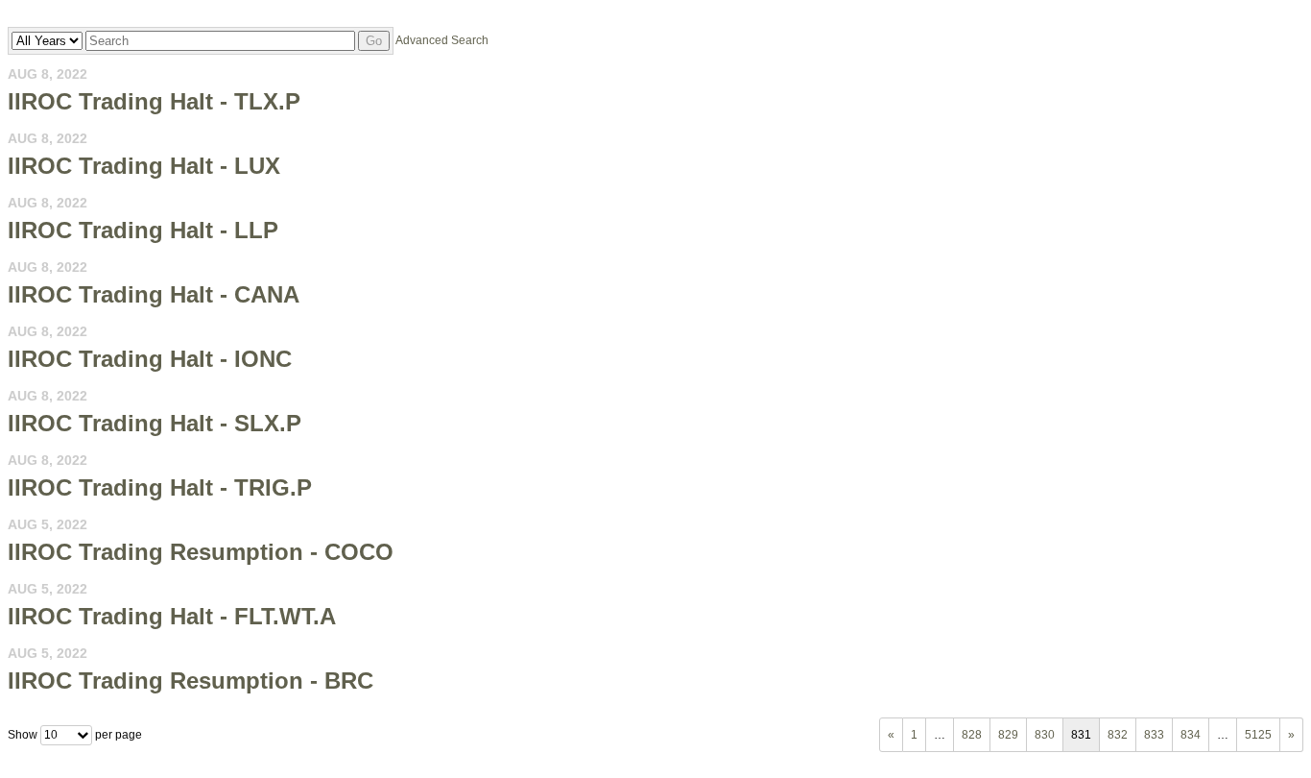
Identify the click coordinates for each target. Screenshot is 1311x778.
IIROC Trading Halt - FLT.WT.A (172, 616)
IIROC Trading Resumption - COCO (200, 552)
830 (1045, 735)
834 (1190, 735)
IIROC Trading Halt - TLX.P (154, 101)
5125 (1258, 735)
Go (374, 41)
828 (972, 735)
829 (1008, 735)
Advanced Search (442, 40)
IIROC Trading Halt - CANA (153, 294)
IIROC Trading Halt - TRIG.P (160, 487)
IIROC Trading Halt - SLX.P (154, 423)
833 (1154, 735)
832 (1118, 735)
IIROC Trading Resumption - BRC (190, 680)
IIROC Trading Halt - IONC (150, 359)
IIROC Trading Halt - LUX (144, 166)
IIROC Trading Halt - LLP (143, 230)
